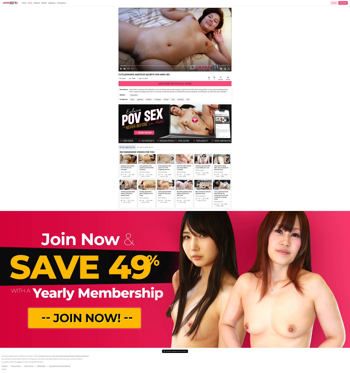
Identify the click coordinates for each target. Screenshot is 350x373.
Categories (51, 3)
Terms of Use (30, 366)
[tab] (127, 147)
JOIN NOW (343, 3)
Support (6, 366)
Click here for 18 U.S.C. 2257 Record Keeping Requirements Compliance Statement (63, 356)
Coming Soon (61, 3)
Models (43, 3)
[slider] (175, 66)
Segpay (19, 362)
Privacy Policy (17, 366)
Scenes (30, 3)
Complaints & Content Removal (59, 366)
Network (37, 3)
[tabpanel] (175, 179)
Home (24, 3)
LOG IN (334, 3)
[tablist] (175, 147)
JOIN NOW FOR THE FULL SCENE (175, 83)
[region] (175, 39)
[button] (121, 69)
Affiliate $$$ (42, 366)
